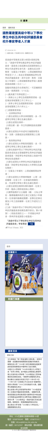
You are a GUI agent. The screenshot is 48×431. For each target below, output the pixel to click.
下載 (31, 224)
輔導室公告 (29, 53)
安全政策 (24, 428)
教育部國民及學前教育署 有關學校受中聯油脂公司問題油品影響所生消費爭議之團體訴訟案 (24, 395)
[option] (24, 274)
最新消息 (10, 53)
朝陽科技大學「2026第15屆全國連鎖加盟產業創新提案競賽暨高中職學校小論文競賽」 (24, 365)
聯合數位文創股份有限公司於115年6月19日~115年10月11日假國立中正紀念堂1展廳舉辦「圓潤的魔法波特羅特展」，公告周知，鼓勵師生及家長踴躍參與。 (25, 380)
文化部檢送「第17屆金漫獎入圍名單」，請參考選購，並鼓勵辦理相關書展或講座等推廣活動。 (25, 360)
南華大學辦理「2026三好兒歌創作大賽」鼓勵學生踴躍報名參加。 (24, 385)
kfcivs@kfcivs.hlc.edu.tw (26, 422)
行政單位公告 (19, 53)
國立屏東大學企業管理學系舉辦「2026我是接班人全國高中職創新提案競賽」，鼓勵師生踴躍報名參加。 (25, 390)
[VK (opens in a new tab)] (28, 14)
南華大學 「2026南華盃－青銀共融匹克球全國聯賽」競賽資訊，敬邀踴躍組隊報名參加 (24, 400)
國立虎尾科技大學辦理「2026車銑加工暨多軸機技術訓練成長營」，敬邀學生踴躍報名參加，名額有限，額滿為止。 (25, 375)
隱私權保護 (38, 425)
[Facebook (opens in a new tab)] (19, 14)
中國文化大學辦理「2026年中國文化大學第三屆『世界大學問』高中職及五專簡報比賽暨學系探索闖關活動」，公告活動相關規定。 (24, 370)
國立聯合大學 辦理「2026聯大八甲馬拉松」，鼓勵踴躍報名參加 (24, 406)
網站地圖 (28, 425)
